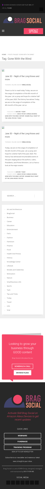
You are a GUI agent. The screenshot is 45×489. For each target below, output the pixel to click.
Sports (9, 286)
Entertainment (12, 229)
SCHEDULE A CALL (22, 366)
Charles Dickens (31, 114)
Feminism (10, 241)
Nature (9, 278)
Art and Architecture (14, 209)
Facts (9, 233)
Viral (8, 310)
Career (9, 221)
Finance (10, 246)
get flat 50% (26, 5)
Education (10, 225)
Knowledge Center (13, 262)
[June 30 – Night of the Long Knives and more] (5, 70)
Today (23, 112)
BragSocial (10, 213)
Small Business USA (14, 282)
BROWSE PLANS (22, 373)
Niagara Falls (29, 176)
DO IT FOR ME (29, 471)
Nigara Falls (29, 116)
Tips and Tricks (12, 294)
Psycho (14, 118)
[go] (37, 196)
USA (8, 306)
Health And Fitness (14, 254)
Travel (9, 302)
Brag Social (26, 85)
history (21, 116)
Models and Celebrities (15, 270)
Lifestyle (10, 266)
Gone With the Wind (12, 116)
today (19, 118)
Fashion (10, 237)
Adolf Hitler (21, 114)
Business (10, 217)
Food (9, 250)
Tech (8, 290)
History (18, 112)
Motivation (11, 274)
